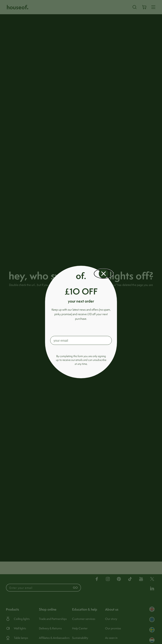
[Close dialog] (103, 273)
